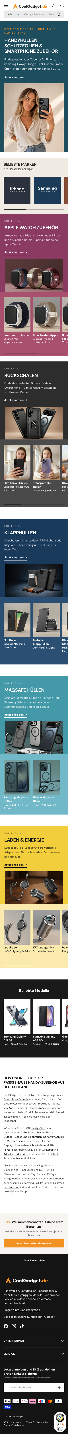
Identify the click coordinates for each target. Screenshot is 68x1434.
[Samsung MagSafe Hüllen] (17, 777)
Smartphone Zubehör (16, 1099)
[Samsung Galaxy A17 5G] (17, 1016)
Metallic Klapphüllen (41, 642)
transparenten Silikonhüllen (19, 1132)
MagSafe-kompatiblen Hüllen (24, 1141)
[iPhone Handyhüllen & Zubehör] (17, 190)
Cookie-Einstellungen (14, 1425)
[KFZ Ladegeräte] (46, 927)
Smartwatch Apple (16, 335)
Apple (12, 1108)
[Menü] (6, 5)
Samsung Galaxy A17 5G (15, 1038)
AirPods (30, 1158)
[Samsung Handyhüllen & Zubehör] (47, 190)
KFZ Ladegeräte (43, 947)
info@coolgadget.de (27, 1310)
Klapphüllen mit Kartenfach (44, 1136)
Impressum (16, 1422)
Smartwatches (12, 1158)
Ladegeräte (21, 1154)
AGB (6, 1422)
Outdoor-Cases (13, 1136)
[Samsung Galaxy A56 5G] (46, 1016)
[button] (62, 5)
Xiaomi (42, 1108)
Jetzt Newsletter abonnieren (34, 1243)
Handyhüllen (38, 1128)
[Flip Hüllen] (17, 620)
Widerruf (30, 1422)
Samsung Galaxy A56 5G (44, 1038)
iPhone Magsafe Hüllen (43, 799)
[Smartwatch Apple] (17, 314)
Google (33, 1108)
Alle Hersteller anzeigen (19, 169)
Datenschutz (43, 1422)
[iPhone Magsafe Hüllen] (46, 777)
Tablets (55, 1154)
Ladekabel (11, 947)
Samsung (22, 1108)
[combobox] (34, 14)
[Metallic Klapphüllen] (46, 620)
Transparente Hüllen (42, 485)
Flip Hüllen (10, 640)
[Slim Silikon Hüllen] (17, 462)
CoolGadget (17, 1416)
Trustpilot (48, 1317)
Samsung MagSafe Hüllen (16, 799)
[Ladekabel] (17, 927)
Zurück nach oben (34, 1260)
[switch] (60, 1429)
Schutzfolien (36, 1145)
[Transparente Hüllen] (46, 462)
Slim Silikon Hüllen (16, 483)
